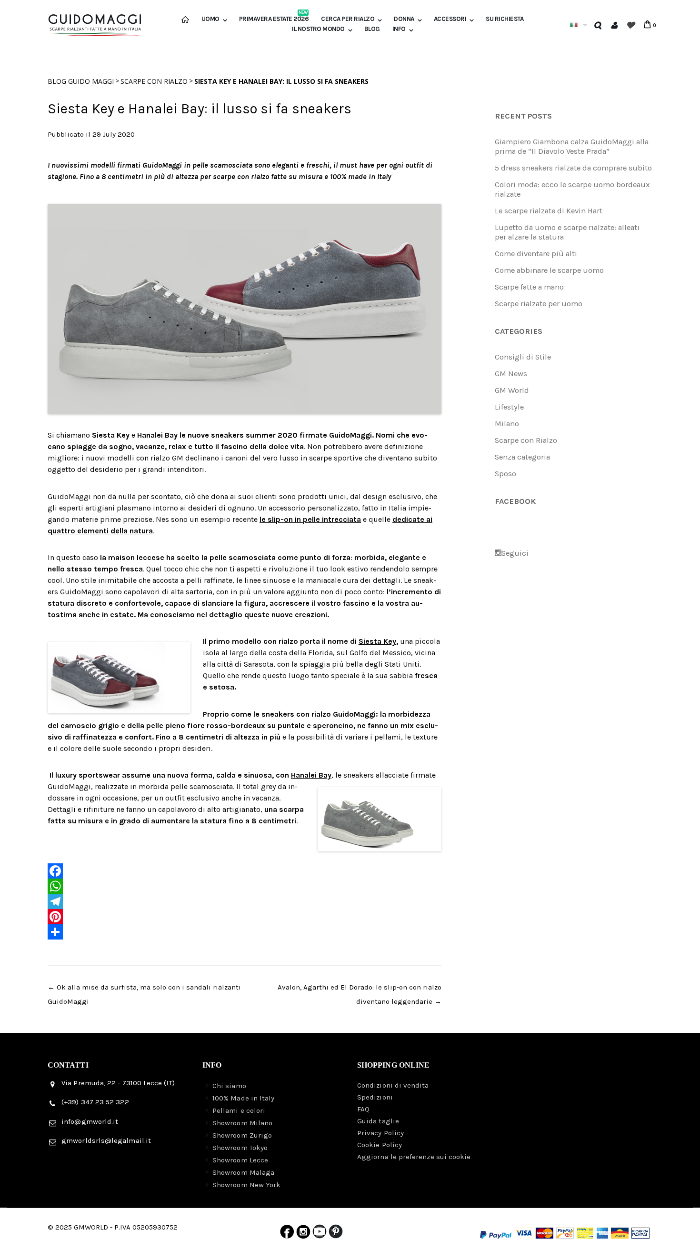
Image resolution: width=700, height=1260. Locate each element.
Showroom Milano (242, 1123)
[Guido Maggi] (95, 20)
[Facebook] (244, 871)
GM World (512, 390)
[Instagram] (303, 1234)
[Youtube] (319, 1234)
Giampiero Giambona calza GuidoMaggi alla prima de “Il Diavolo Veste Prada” (572, 146)
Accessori (450, 19)
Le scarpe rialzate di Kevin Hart (548, 210)
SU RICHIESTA (504, 19)
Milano (507, 423)
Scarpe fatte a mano (529, 286)
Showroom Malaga (243, 1172)
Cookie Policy (379, 1144)
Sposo (505, 473)
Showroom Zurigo (242, 1135)
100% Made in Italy (243, 1098)
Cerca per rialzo (347, 19)
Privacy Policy (380, 1133)
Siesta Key (377, 641)
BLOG (372, 29)
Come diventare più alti (536, 253)
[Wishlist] (630, 25)
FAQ (363, 1109)
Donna (404, 19)
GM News (511, 373)
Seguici (515, 553)
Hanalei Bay (311, 775)
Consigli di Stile (523, 356)
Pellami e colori (238, 1110)
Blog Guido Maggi (81, 81)
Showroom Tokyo (240, 1147)
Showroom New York (246, 1184)
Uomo (210, 19)
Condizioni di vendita (393, 1085)
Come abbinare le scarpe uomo (549, 270)
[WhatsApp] (244, 886)
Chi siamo (229, 1085)
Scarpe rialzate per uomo (538, 303)
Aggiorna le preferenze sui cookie (413, 1156)
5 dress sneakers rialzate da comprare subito (573, 167)
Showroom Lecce (240, 1160)
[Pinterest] (244, 916)
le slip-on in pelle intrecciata (310, 519)
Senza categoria (522, 456)
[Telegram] (244, 901)
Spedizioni (375, 1097)
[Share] (244, 932)
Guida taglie (378, 1121)
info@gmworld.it (89, 1121)
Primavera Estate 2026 (274, 19)
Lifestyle (509, 406)
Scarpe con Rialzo (154, 81)
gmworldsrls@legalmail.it (106, 1140)
